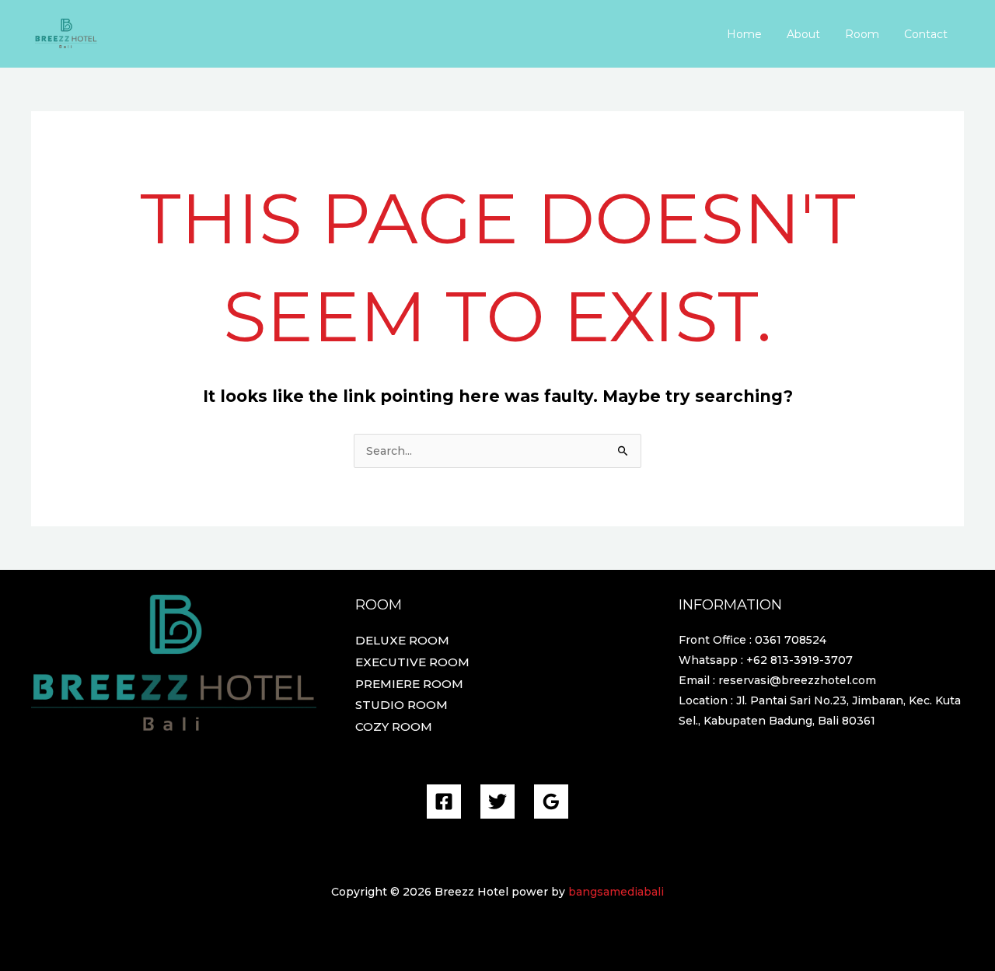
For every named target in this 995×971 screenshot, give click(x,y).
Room (862, 34)
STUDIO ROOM (401, 704)
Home (744, 34)
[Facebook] (444, 801)
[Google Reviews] (551, 801)
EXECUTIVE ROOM (412, 662)
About (803, 34)
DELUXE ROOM (402, 640)
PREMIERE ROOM (409, 683)
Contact (926, 34)
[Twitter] (497, 801)
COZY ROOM (393, 726)
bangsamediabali (616, 892)
